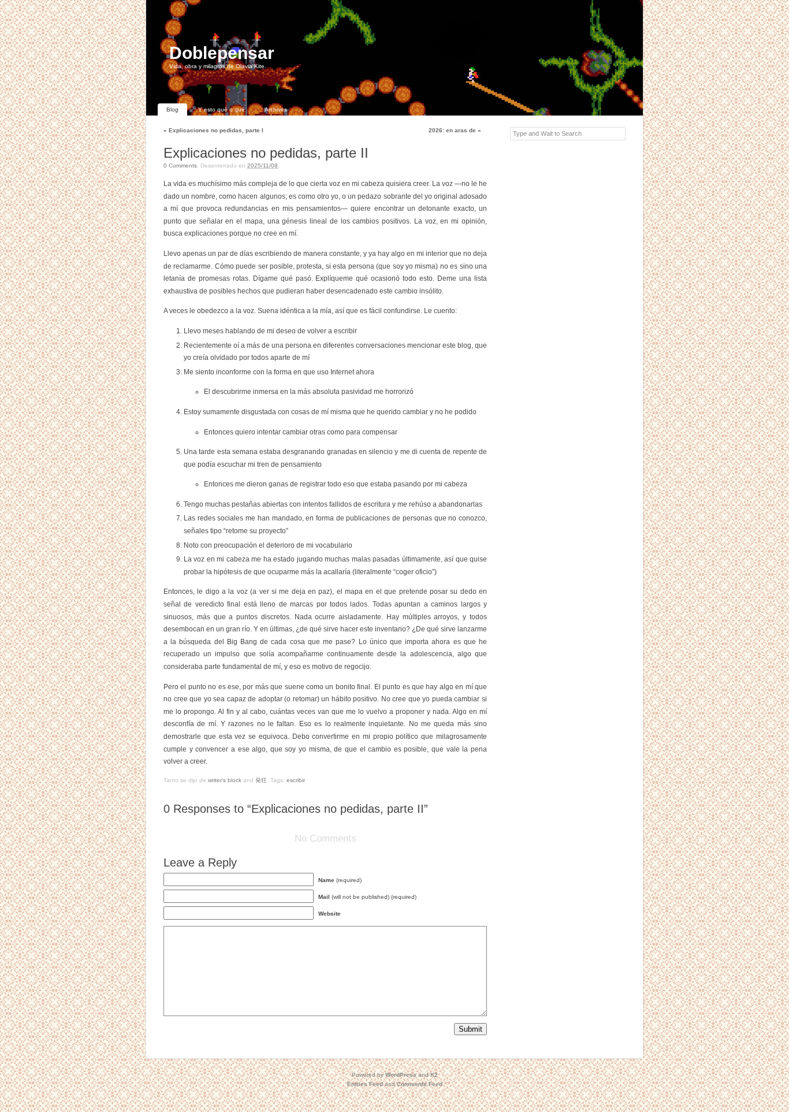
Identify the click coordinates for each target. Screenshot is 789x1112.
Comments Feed (419, 1084)
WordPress (400, 1075)
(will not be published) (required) (367, 897)
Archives (276, 109)
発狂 (261, 780)
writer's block (224, 780)
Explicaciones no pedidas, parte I (213, 130)
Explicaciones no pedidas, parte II (266, 153)
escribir (295, 780)
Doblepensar (221, 52)
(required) (340, 880)
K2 (434, 1075)
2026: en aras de (455, 130)
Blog (172, 109)
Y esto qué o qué (221, 109)
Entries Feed (365, 1084)
